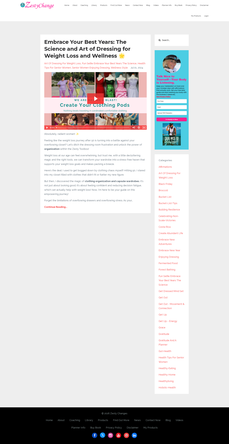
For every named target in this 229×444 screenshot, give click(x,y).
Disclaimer (204, 5)
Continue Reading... (55, 207)
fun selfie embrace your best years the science (109, 63)
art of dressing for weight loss (62, 63)
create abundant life (171, 233)
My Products (196, 16)
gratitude (164, 334)
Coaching (84, 5)
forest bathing (167, 269)
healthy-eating (167, 368)
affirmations (165, 166)
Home (66, 5)
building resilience (169, 209)
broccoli (163, 190)
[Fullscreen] (144, 127)
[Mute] (133, 127)
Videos (156, 5)
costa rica (165, 226)
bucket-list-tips (168, 203)
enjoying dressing (169, 256)
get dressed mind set (171, 291)
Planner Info (166, 5)
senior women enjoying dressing (91, 67)
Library (94, 5)
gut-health (165, 351)
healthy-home (167, 374)
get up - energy (168, 321)
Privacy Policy (191, 5)
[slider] (93, 127)
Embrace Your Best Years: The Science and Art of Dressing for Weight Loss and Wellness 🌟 (87, 49)
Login (206, 16)
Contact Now (138, 5)
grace (162, 327)
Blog (148, 5)
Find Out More (116, 5)
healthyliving (166, 381)
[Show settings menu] (139, 127)
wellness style (119, 67)
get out (163, 297)
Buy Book (178, 5)
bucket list (165, 196)
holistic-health (167, 387)
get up (163, 314)
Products (103, 5)
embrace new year (169, 250)
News (127, 5)
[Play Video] (46, 127)
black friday (165, 184)
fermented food (168, 263)
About (74, 5)
